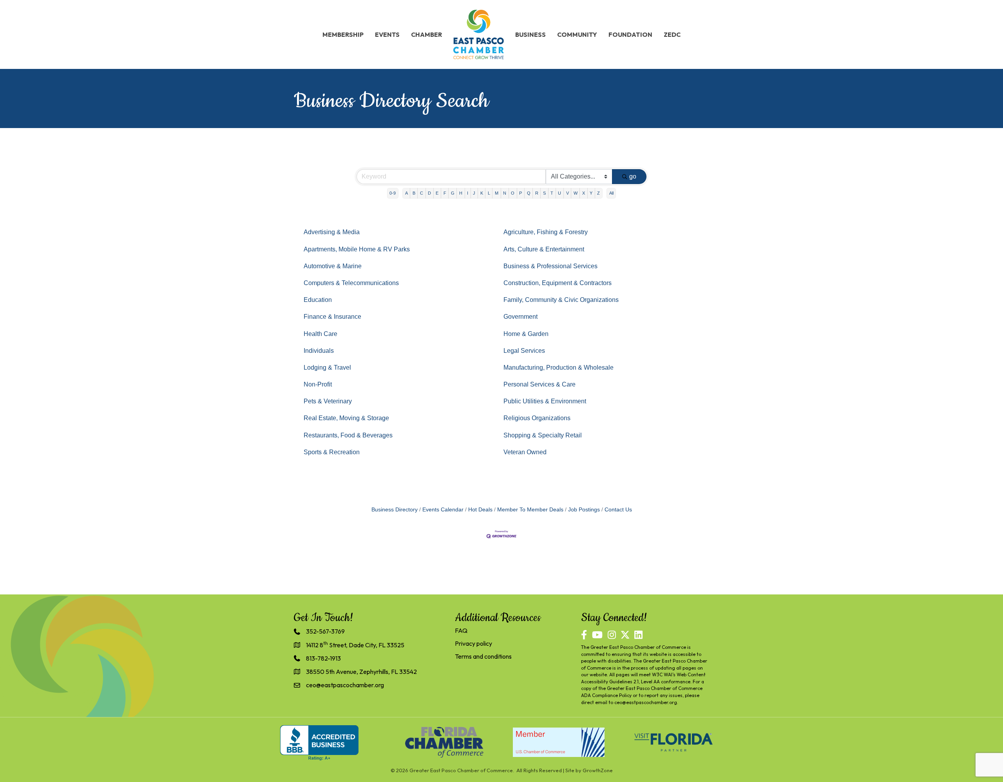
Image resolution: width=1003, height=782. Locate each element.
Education (318, 299)
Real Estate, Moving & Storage (346, 418)
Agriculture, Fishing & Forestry (545, 232)
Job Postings (584, 510)
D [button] (429, 193)
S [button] (544, 193)
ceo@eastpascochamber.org (645, 702)
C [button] (421, 193)
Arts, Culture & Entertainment (543, 249)
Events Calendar (442, 510)
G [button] (452, 193)
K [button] (481, 193)
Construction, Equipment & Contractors (557, 283)
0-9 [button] (392, 193)
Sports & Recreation (332, 452)
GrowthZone (598, 770)
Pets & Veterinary (328, 401)
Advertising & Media (332, 232)
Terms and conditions (483, 656)
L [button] (489, 193)
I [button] (467, 193)
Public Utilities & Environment (544, 401)
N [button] (504, 193)
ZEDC (672, 34)
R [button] (536, 193)
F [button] (445, 193)
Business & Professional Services (550, 266)
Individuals (319, 350)
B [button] (414, 193)
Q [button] (528, 193)
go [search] (632, 176)
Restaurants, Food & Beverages (348, 435)
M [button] (496, 193)
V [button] (567, 193)
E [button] (437, 193)
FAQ (461, 630)
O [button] (512, 193)
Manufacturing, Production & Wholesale (558, 367)
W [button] (576, 193)
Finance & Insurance (332, 316)
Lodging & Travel (327, 367)
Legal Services (524, 350)
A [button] (406, 193)
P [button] (520, 193)
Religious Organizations (536, 418)
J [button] (474, 193)
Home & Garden (526, 333)
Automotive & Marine (333, 266)
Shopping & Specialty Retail (542, 435)
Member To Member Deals (530, 510)
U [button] (559, 193)
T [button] (551, 193)
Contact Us (618, 510)
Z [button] (598, 193)
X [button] (583, 193)
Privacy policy (473, 643)
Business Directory (394, 510)
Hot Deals (480, 510)
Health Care (320, 333)
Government (520, 316)
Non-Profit (318, 384)
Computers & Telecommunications (351, 283)
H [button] (460, 193)
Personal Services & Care (539, 384)
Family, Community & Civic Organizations (561, 299)
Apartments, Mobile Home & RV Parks (357, 249)
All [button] (611, 193)
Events (387, 34)
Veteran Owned (525, 452)
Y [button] (591, 193)
